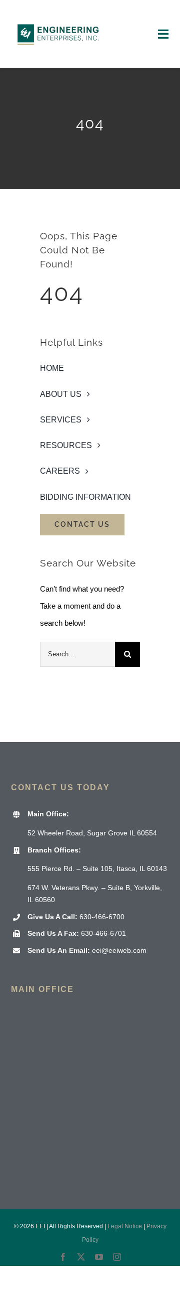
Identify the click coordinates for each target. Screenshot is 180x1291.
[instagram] (117, 1257)
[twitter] (81, 1257)
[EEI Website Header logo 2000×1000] (58, 14)
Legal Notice (125, 1226)
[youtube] (99, 1257)
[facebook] (63, 1257)
